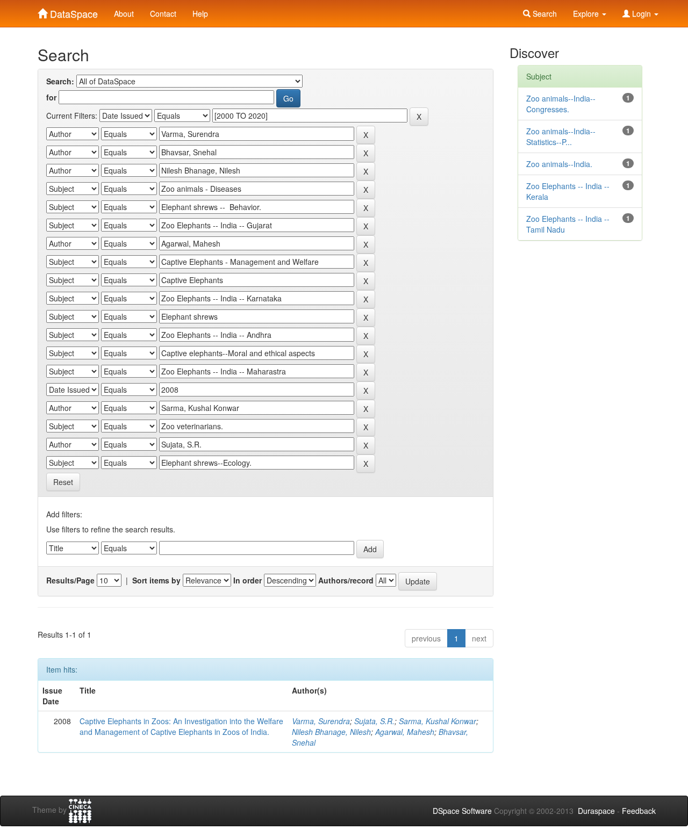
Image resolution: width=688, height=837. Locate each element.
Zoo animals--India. (559, 163)
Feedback (639, 810)
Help (200, 13)
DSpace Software (462, 810)
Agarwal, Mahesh (404, 731)
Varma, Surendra (321, 721)
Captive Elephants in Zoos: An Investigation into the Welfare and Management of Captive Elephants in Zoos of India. (181, 726)
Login (641, 13)
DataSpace (72, 11)
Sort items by (156, 580)
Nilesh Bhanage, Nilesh (331, 731)
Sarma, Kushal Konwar (437, 721)
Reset (63, 482)
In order (247, 580)
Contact (163, 13)
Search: (60, 81)
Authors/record (346, 580)
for (51, 97)
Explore (587, 13)
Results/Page (70, 580)
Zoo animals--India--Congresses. (561, 103)
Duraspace (596, 810)
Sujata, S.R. (374, 721)
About (124, 13)
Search (544, 13)
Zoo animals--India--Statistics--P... (561, 136)
